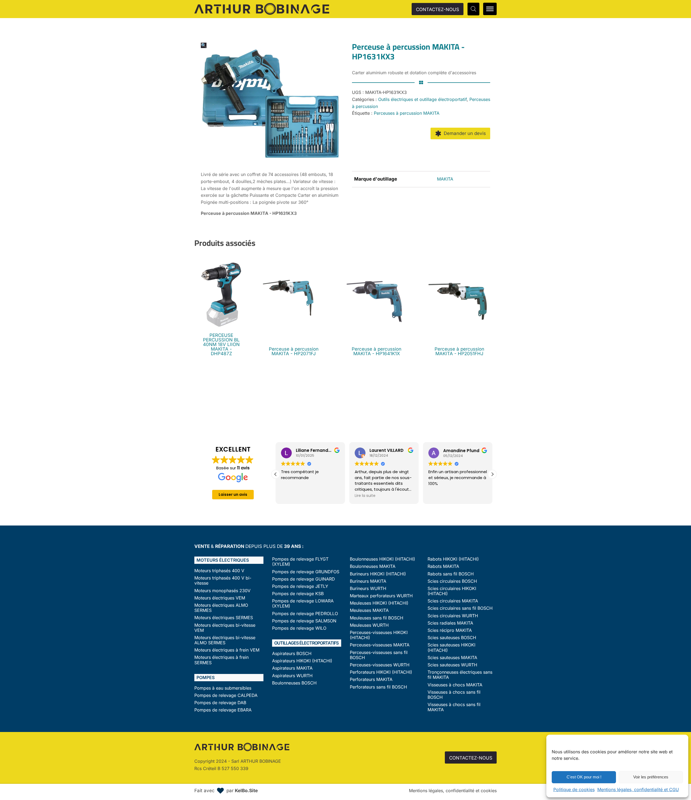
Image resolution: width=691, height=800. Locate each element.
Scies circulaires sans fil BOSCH (460, 608)
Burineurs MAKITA (368, 581)
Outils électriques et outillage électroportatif (422, 99)
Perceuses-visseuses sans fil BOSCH (379, 655)
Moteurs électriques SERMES (223, 617)
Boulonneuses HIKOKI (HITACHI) (382, 559)
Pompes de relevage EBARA (223, 710)
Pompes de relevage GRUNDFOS (305, 571)
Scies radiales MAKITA (450, 623)
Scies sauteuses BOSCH (452, 637)
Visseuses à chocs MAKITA (455, 684)
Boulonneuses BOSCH (294, 683)
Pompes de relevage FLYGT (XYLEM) (300, 562)
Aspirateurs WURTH (292, 675)
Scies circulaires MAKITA (453, 601)
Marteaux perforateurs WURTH (381, 595)
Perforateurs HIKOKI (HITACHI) (381, 672)
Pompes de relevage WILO (299, 628)
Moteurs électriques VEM (219, 598)
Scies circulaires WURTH (453, 615)
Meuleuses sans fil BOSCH (376, 618)
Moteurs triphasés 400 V (219, 570)
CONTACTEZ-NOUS (437, 9)
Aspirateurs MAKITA (292, 668)
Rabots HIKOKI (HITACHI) (453, 559)
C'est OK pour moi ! (584, 777)
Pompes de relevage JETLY (300, 586)
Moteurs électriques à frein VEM (226, 650)
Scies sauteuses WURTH (452, 664)
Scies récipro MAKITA (450, 630)
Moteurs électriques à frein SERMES (221, 660)
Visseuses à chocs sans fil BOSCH (454, 695)
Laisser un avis (233, 494)
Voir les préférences (650, 777)
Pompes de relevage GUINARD (303, 579)
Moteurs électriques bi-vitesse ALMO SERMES (224, 640)
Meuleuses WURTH (369, 625)
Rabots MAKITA (443, 566)
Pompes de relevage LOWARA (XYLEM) (303, 603)
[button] (203, 45)
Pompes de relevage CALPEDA (226, 695)
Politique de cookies (574, 789)
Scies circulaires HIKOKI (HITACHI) (452, 591)
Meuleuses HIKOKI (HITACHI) (379, 603)
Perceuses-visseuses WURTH (379, 664)
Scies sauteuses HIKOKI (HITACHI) (451, 647)
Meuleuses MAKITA (369, 610)
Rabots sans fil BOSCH (451, 574)
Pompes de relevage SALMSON (304, 620)
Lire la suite (365, 495)
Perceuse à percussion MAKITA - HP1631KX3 (249, 213)
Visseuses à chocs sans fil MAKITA (454, 707)
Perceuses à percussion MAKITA (406, 113)
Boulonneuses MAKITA (372, 566)
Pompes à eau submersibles (222, 688)
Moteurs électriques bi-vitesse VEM (224, 628)
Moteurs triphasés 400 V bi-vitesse (222, 580)
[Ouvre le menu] (490, 9)
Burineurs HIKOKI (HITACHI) (378, 574)
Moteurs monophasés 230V (222, 590)
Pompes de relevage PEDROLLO (305, 613)
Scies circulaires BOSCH (452, 581)
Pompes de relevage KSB (298, 593)
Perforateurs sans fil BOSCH (378, 687)
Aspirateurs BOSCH (291, 653)
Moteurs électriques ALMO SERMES (221, 608)
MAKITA (445, 179)
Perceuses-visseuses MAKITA (379, 645)
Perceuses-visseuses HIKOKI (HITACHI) (379, 635)
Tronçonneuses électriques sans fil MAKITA (460, 675)
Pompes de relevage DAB (220, 702)
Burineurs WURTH (368, 588)
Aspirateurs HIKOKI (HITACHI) (302, 660)
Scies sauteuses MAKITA (452, 657)
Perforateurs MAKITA (371, 679)
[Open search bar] (473, 9)
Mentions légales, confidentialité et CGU (638, 789)
